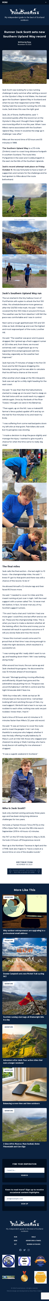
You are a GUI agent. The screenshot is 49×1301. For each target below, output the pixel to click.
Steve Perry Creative (36, 1291)
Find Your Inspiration (24, 1164)
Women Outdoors (33, 1244)
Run (15, 1237)
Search (24, 1175)
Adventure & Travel (33, 1240)
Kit (15, 1244)
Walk (34, 1237)
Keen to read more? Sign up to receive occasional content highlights (24, 1191)
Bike (15, 1240)
